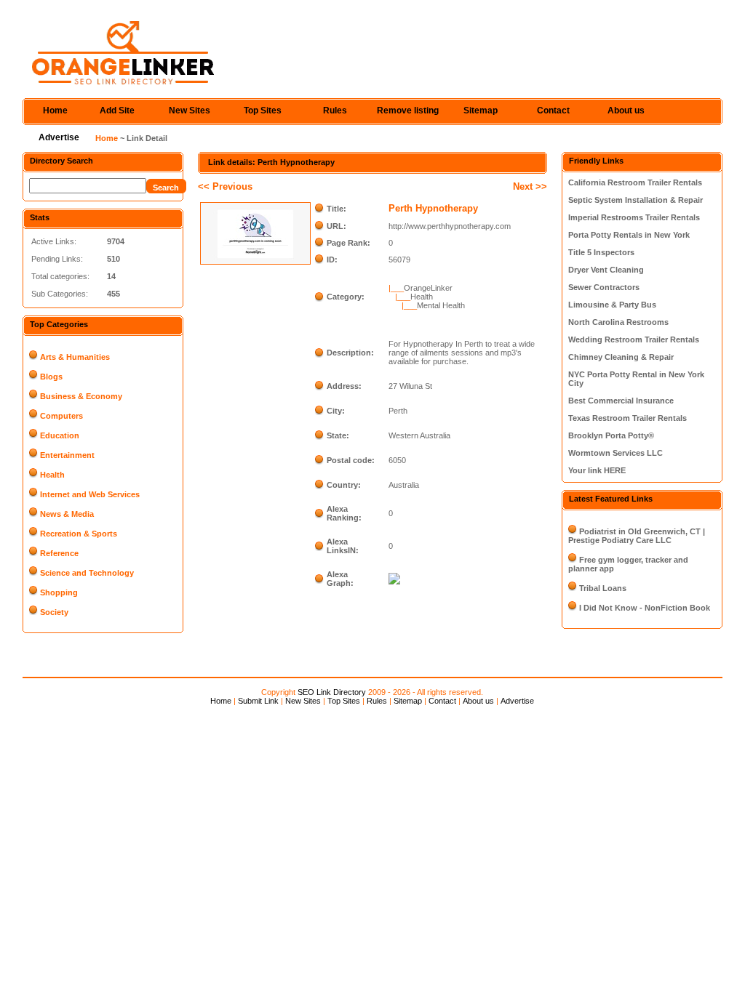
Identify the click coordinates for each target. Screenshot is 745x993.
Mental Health (441, 305)
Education (59, 435)
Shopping (59, 592)
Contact (553, 110)
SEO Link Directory (332, 692)
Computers (61, 415)
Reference (59, 553)
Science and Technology (87, 572)
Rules (335, 110)
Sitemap (480, 110)
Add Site (117, 110)
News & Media (67, 514)
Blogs (51, 376)
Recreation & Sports (78, 533)
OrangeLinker (428, 288)
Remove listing (408, 110)
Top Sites (263, 110)
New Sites (189, 110)
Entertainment (67, 455)
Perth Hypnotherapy (433, 208)
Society (54, 612)
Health (52, 474)
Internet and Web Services (90, 494)
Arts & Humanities (75, 357)
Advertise (59, 137)
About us (626, 110)
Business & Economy (81, 396)
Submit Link (258, 700)
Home (55, 110)
